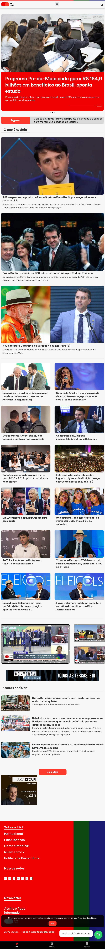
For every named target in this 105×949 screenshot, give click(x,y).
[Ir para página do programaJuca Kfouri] (19, 804)
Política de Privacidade (21, 858)
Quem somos (14, 852)
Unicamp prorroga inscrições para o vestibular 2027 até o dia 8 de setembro (77, 521)
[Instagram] (14, 878)
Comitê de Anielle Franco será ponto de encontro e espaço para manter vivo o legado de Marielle (77, 396)
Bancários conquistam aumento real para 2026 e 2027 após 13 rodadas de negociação (25, 478)
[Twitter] (18, 878)
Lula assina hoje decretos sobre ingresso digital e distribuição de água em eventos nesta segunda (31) (78, 478)
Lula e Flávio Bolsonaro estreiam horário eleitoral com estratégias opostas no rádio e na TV (22, 606)
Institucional (13, 833)
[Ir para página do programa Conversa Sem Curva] (52, 680)
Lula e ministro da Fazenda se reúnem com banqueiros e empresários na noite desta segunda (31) (25, 396)
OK (52, 923)
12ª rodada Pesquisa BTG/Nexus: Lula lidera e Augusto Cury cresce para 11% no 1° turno (79, 563)
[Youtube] (5, 878)
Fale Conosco (14, 840)
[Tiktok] (26, 878)
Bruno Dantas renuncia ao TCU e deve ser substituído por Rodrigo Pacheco (48, 273)
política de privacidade (85, 918)
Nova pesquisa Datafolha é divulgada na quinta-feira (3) (36, 346)
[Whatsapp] (9, 878)
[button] (57, 4)
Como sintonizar (16, 846)
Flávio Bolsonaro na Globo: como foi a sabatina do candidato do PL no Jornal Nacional (78, 606)
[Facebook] (22, 878)
